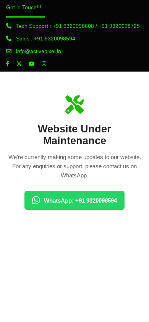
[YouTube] (32, 64)
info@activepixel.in (38, 51)
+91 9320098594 (54, 38)
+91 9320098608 (73, 26)
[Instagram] (44, 64)
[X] (19, 64)
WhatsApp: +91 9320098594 (80, 200)
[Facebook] (8, 64)
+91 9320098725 (119, 26)
